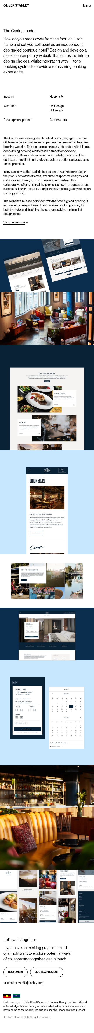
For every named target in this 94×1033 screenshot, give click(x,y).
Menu (87, 5)
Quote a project (47, 972)
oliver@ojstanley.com (29, 983)
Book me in (15, 972)
